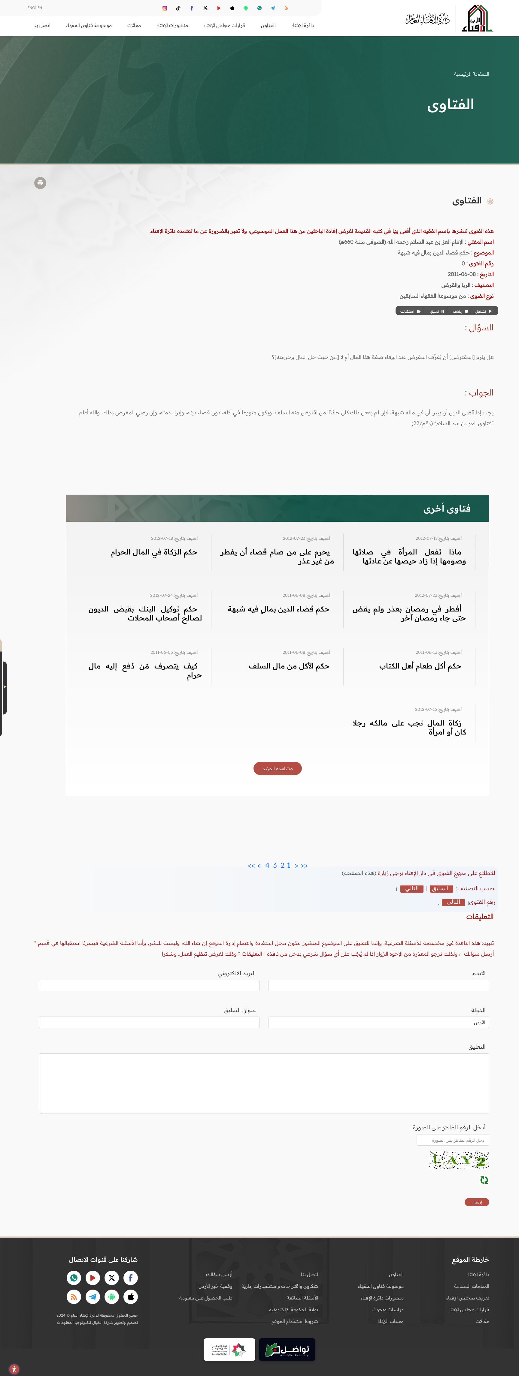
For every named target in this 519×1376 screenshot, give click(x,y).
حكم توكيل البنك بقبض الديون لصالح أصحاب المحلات (145, 613)
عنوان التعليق (240, 1010)
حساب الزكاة (391, 1321)
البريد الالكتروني (237, 973)
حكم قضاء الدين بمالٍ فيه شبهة (279, 608)
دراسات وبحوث (388, 1309)
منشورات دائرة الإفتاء (382, 1298)
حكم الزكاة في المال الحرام (154, 551)
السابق (440, 888)
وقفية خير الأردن (215, 1286)
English (35, 7)
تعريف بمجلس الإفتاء (467, 1298)
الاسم (479, 973)
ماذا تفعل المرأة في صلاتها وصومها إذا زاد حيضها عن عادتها (409, 556)
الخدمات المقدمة (471, 1286)
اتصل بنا (41, 25)
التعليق (477, 1046)
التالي (412, 888)
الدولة (478, 1010)
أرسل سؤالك (219, 1274)
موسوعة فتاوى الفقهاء (381, 1286)
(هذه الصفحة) (360, 872)
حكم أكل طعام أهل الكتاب (420, 665)
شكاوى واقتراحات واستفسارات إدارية (279, 1286)
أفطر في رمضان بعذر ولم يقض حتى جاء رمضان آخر (409, 613)
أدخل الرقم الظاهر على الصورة (449, 1127)
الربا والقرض (456, 284)
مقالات (482, 1321)
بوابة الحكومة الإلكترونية (293, 1309)
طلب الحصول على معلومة (205, 1298)
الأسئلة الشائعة (302, 1298)
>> (251, 863)
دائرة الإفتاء (477, 1274)
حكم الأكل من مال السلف (289, 665)
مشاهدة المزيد (278, 768)
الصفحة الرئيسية (471, 74)
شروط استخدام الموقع (295, 1321)
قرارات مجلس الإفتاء (468, 1309)
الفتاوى (396, 1274)
